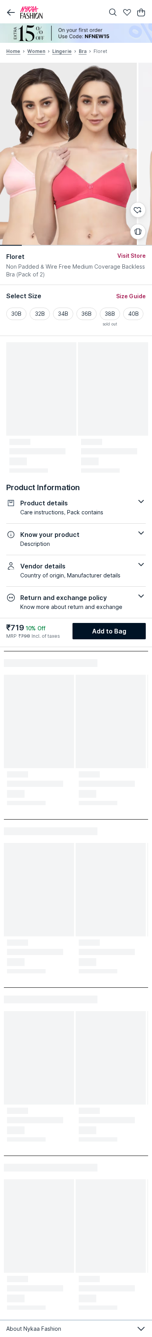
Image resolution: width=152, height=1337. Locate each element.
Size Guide (131, 296)
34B (63, 313)
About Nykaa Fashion (33, 1328)
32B (40, 313)
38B (110, 313)
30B (16, 313)
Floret (15, 256)
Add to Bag (109, 631)
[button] (11, 12)
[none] (76, 33)
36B (86, 313)
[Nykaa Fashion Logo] (60, 12)
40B (133, 313)
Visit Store (131, 255)
